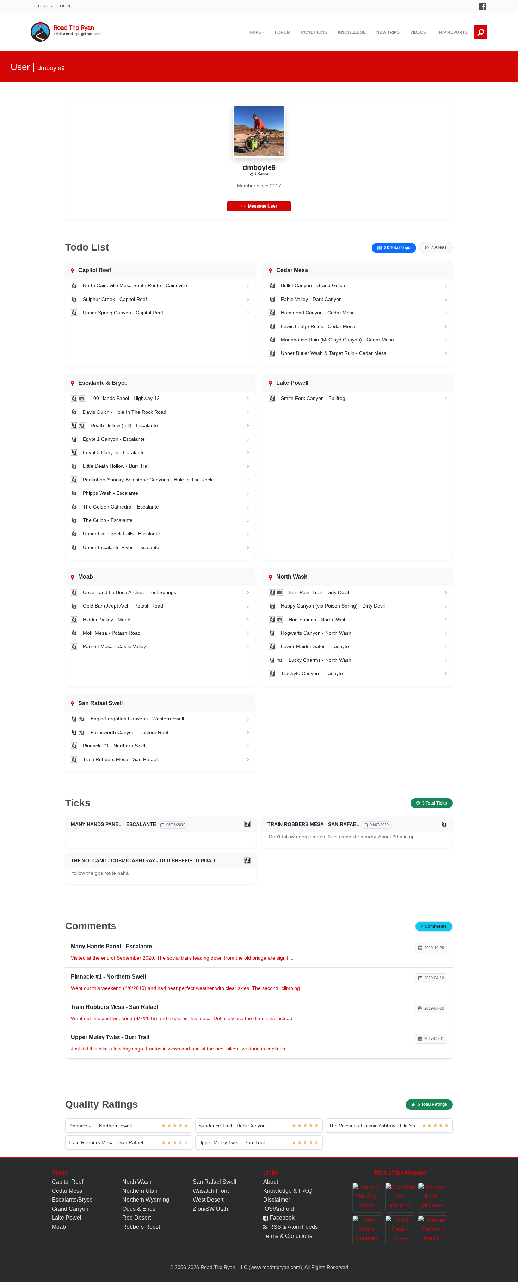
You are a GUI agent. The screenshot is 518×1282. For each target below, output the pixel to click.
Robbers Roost (141, 1227)
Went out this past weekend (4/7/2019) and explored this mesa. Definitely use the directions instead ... (184, 1018)
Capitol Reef (67, 1182)
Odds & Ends (138, 1209)
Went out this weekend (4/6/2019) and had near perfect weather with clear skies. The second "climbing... (187, 988)
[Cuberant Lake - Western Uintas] (400, 1198)
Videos (418, 32)
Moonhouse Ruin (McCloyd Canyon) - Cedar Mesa (337, 340)
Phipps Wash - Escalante (110, 493)
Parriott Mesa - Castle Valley (114, 646)
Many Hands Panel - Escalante (113, 824)
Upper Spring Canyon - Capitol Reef (123, 312)
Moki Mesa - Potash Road (112, 633)
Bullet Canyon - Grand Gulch (313, 285)
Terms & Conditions (287, 1236)
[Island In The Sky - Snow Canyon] (367, 1198)
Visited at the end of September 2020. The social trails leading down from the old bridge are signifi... (182, 958)
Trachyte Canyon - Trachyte (312, 673)
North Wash (137, 1182)
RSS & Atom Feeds (293, 1227)
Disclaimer (276, 1200)
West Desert (208, 1200)
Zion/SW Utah (210, 1209)
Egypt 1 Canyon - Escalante (114, 439)
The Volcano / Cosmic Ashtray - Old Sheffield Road (143, 860)
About (270, 1182)
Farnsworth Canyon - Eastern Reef (129, 732)
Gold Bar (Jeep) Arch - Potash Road (123, 606)
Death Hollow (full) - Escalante (124, 425)
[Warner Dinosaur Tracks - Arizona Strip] (433, 1230)
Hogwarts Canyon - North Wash (316, 633)
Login (64, 6)
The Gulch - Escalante (107, 520)
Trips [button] (255, 32)
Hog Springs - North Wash (318, 619)
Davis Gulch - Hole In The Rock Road (124, 412)
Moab (59, 1227)
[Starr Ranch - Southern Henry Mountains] (367, 1230)
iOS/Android (278, 1209)
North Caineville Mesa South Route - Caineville (135, 285)
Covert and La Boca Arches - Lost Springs (129, 592)
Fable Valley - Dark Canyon (311, 299)
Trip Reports (452, 32)
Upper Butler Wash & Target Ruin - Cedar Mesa (334, 353)
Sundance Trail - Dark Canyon (232, 1125)
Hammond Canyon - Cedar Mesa (318, 312)
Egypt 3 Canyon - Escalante (114, 452)
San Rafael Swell (214, 1182)
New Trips (388, 32)
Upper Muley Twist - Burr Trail (231, 1142)
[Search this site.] (480, 32)
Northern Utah (140, 1191)
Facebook (281, 1218)
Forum (282, 32)
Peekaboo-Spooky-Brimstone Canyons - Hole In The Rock (147, 479)
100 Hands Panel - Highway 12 (125, 398)
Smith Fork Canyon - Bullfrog (313, 398)
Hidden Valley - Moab (106, 619)
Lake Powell (67, 1218)
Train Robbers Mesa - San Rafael (120, 759)
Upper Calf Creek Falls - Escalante (121, 533)
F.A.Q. (306, 1191)
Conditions (314, 32)
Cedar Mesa (67, 1191)
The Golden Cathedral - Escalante (121, 507)
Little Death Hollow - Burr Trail (116, 466)
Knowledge (352, 32)
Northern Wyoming (145, 1200)
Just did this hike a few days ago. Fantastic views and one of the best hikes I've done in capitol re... (181, 1049)
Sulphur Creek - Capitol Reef (115, 299)
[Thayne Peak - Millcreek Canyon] (433, 1198)
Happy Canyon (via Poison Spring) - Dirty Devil (333, 606)
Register (43, 6)
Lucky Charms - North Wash (320, 660)
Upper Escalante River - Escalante (121, 547)
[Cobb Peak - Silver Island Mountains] (400, 1230)
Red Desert (136, 1218)
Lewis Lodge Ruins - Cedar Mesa (318, 326)
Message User (262, 206)
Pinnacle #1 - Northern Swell (114, 745)
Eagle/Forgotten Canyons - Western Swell (137, 718)
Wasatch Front (211, 1191)
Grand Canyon (70, 1209)
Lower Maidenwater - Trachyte (315, 646)
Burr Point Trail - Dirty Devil (319, 592)
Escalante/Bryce (72, 1200)
